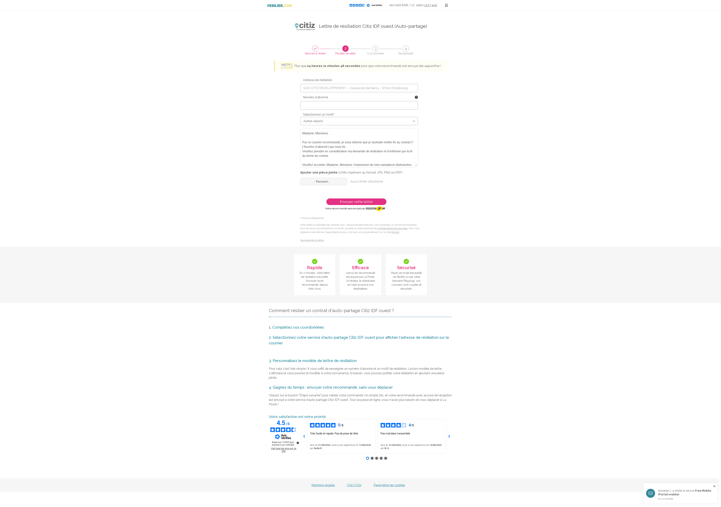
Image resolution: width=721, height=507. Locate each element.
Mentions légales (323, 485)
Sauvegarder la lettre (312, 240)
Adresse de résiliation (317, 80)
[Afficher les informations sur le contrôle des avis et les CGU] (297, 442)
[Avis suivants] (449, 436)
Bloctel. (395, 232)
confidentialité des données (392, 228)
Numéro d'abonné (315, 97)
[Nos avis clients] (367, 5)
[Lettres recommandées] (446, 5)
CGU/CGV (354, 485)
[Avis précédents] (304, 436)
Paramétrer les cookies (389, 485)
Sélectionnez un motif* (318, 114)
